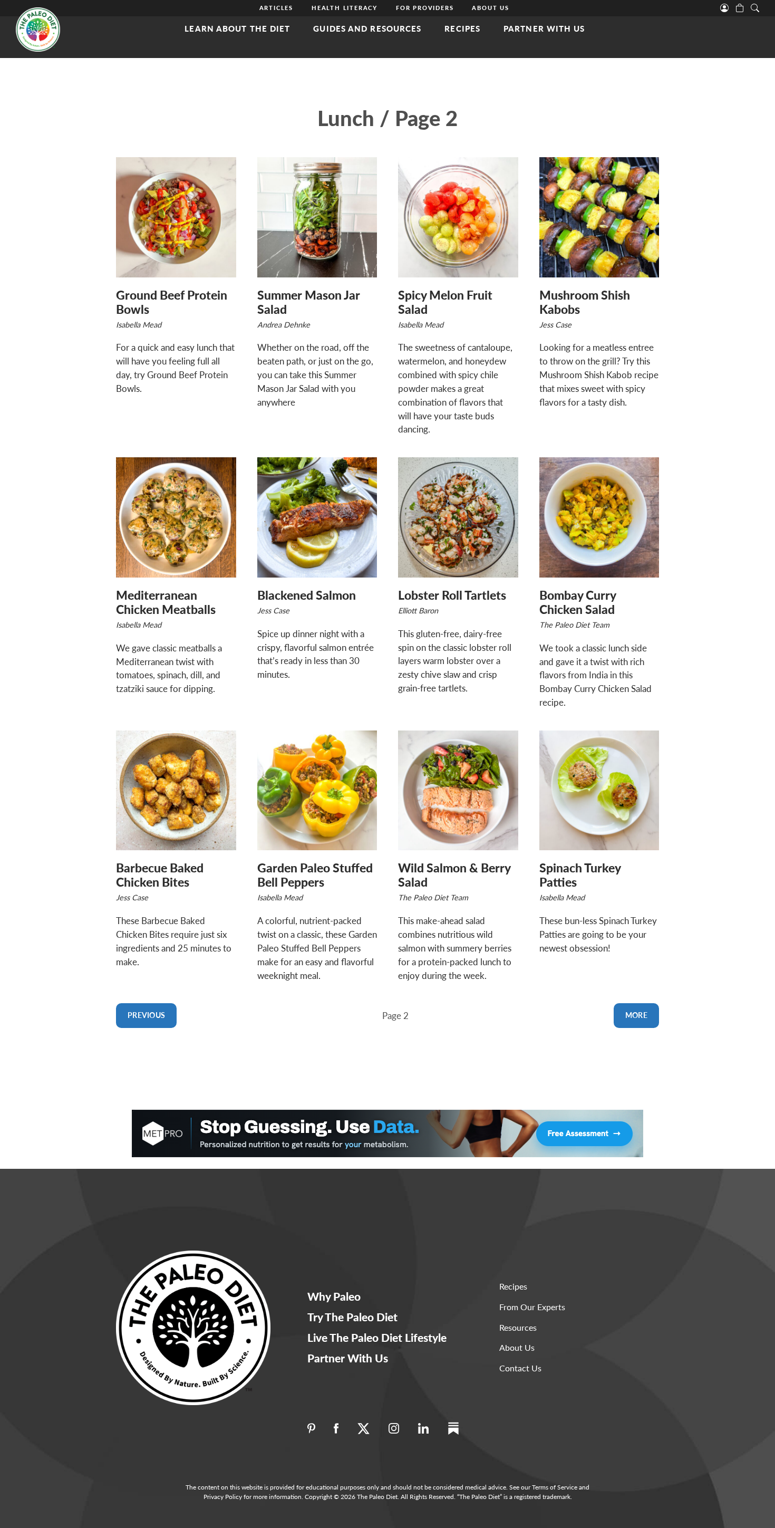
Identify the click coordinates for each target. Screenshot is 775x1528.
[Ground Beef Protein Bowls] (176, 217)
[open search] (755, 7)
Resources (518, 1327)
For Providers (424, 7)
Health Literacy (344, 7)
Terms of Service (554, 1487)
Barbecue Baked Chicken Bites (160, 875)
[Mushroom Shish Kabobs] (599, 217)
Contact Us (520, 1368)
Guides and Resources (367, 28)
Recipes (462, 28)
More (636, 1015)
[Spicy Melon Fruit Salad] (458, 217)
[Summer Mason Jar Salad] (317, 217)
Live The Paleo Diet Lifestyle (377, 1337)
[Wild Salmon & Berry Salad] (458, 791)
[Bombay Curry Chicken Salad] (599, 517)
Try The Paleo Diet (352, 1316)
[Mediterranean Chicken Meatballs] (176, 517)
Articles (276, 7)
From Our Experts (532, 1307)
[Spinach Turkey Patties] (599, 791)
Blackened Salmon (306, 595)
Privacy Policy (223, 1497)
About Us (490, 7)
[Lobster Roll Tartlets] (458, 517)
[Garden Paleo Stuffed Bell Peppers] (317, 791)
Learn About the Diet (237, 28)
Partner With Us (544, 28)
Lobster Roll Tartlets (452, 595)
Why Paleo (334, 1296)
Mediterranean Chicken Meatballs (166, 602)
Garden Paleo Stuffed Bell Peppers (315, 875)
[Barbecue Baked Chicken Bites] (176, 791)
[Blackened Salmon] (317, 517)
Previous (146, 1015)
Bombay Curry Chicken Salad (577, 602)
